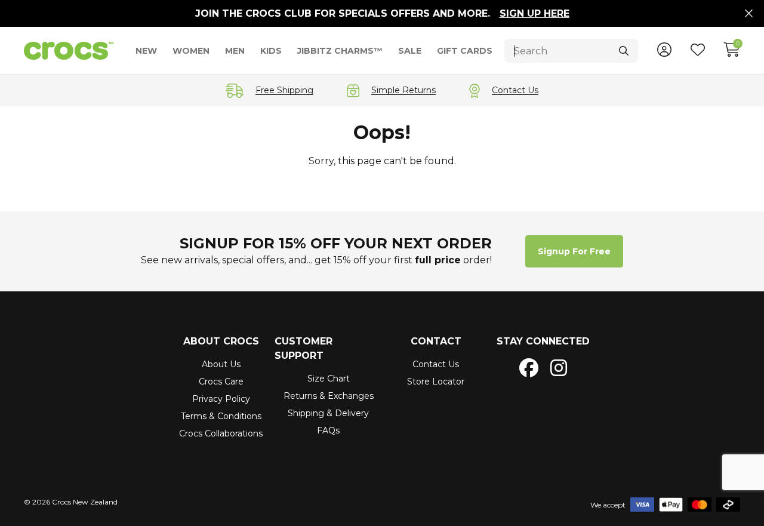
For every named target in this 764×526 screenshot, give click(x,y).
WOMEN (191, 50)
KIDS (271, 50)
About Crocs (221, 341)
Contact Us (435, 364)
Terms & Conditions (221, 416)
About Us (221, 364)
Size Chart (328, 378)
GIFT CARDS (464, 50)
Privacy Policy (221, 398)
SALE (409, 50)
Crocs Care (221, 381)
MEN (235, 50)
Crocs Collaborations (221, 433)
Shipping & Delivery (328, 413)
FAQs (328, 430)
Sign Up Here (534, 13)
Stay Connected (543, 341)
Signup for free (574, 251)
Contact (436, 341)
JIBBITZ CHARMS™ (340, 50)
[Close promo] (749, 13)
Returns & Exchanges (329, 395)
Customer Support (303, 348)
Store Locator (435, 381)
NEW (146, 50)
